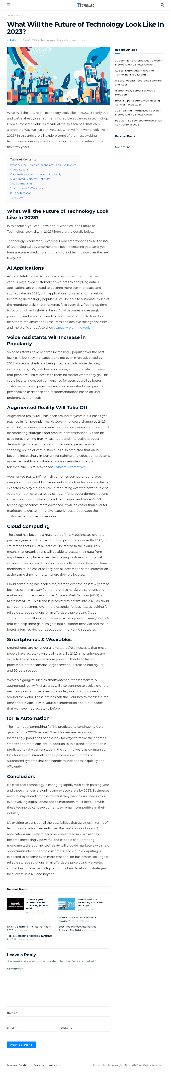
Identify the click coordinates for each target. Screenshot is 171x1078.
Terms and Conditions (18, 1065)
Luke (13, 40)
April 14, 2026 (26, 939)
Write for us (55, 1065)
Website (66, 1028)
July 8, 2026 (21, 930)
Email (12, 1028)
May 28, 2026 (90, 930)
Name (12, 1013)
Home (10, 15)
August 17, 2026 (35, 913)
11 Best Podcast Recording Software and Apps (90, 902)
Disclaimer (39, 1065)
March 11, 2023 (29, 40)
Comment (15, 968)
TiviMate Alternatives (70, 467)
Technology (21, 15)
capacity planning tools (72, 327)
